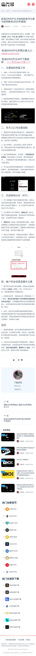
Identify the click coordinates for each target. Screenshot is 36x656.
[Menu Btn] (33, 4)
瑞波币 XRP (12, 530)
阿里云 (28, 640)
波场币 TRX (12, 565)
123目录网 (21, 640)
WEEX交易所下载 (14, 613)
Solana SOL (13, 544)
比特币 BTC (12, 509)
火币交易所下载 (14, 606)
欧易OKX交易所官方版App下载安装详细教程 (26, 449)
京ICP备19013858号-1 (27, 653)
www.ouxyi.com (10, 53)
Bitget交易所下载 (14, 620)
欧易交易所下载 (14, 592)
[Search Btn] (28, 4)
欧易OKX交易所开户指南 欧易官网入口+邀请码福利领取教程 (25, 436)
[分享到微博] (19, 360)
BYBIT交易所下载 (14, 627)
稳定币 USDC (13, 551)
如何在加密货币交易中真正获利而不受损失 (17, 420)
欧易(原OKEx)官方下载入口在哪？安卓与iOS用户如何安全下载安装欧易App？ (25, 473)
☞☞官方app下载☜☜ (18, 62)
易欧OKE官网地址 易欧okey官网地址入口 (18, 405)
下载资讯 (7, 26)
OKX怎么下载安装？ (23, 459)
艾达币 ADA (13, 572)
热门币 (16, 26)
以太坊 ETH (13, 516)
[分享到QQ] (22, 360)
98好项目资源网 (11, 640)
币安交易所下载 (14, 585)
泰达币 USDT (13, 523)
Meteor (25, 649)
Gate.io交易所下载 (15, 599)
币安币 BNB (13, 537)
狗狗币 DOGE (13, 558)
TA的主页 (17, 389)
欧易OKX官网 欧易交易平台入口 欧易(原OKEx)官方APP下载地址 (25, 487)
